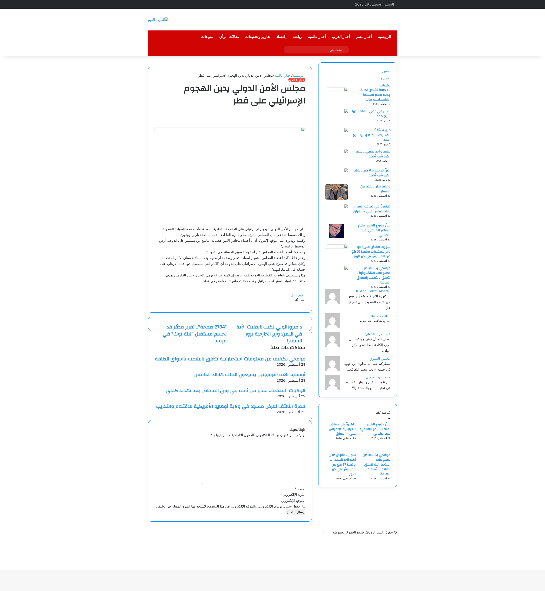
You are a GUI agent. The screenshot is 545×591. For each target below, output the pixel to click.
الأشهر (386, 71)
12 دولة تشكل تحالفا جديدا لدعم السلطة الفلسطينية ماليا (374, 95)
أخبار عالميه (282, 75)
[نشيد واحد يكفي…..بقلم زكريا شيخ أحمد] (336, 152)
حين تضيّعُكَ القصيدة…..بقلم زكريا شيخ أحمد (371, 135)
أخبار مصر (364, 37)
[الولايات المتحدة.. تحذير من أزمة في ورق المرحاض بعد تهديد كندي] (304, 385)
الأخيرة (385, 78)
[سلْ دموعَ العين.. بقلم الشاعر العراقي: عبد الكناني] (336, 238)
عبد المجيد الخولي (377, 334)
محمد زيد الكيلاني (378, 377)
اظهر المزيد (296, 295)
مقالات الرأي (229, 37)
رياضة (297, 37)
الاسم (300, 489)
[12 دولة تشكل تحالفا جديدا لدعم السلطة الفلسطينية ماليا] (336, 90)
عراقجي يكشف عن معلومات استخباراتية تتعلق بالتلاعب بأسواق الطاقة (230, 358)
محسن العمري (380, 358)
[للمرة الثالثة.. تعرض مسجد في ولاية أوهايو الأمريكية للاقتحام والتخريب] (304, 400)
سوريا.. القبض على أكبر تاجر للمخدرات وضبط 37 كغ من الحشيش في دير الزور (370, 252)
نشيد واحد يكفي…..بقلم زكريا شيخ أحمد (373, 153)
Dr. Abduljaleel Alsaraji (372, 291)
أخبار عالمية (317, 37)
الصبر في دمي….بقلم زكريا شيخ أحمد (371, 113)
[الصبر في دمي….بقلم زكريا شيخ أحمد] (336, 112)
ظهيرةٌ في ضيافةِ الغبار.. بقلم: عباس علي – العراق (371, 208)
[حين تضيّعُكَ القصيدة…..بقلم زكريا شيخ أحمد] (336, 131)
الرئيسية (384, 37)
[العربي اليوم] (158, 19)
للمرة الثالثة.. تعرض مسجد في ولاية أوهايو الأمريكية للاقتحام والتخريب (230, 406)
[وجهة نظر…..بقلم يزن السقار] (336, 199)
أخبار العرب (341, 37)
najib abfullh (380, 315)
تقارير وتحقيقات (257, 37)
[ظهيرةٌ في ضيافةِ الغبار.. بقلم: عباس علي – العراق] (336, 207)
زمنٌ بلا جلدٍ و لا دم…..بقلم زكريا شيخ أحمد (372, 172)
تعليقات (385, 85)
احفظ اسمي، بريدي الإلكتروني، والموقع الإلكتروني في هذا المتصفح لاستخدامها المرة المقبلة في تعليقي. (228, 506)
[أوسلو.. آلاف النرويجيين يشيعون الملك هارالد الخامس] (304, 369)
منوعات (207, 37)
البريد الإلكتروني (292, 494)
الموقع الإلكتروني (293, 500)
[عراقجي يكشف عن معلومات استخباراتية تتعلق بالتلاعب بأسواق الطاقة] (304, 353)
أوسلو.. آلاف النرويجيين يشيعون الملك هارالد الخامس (249, 374)
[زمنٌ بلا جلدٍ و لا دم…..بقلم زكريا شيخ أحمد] (336, 171)
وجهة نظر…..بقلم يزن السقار (375, 188)
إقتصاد (281, 37)
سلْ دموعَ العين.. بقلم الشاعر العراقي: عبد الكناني (374, 230)
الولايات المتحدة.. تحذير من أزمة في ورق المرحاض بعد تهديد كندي (235, 390)
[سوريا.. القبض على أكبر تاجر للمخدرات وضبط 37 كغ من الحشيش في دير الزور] (336, 247)
